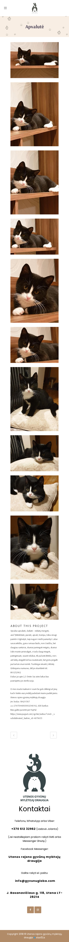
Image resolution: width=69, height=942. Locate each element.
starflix (40, 937)
